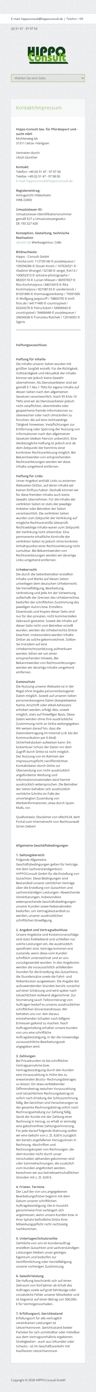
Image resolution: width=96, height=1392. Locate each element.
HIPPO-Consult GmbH (50, 1380)
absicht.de (23, 242)
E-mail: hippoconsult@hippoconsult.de (37, 19)
